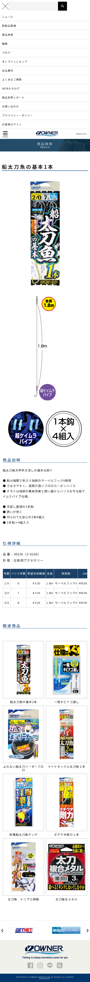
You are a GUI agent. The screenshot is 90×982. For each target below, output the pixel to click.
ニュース (7, 16)
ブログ (6, 52)
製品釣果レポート (13, 97)
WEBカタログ (11, 88)
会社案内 (7, 70)
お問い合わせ (10, 106)
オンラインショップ (14, 61)
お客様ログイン (12, 124)
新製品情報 (9, 25)
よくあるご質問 (12, 79)
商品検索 (7, 34)
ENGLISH (82, 134)
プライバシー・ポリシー (17, 115)
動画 (5, 43)
